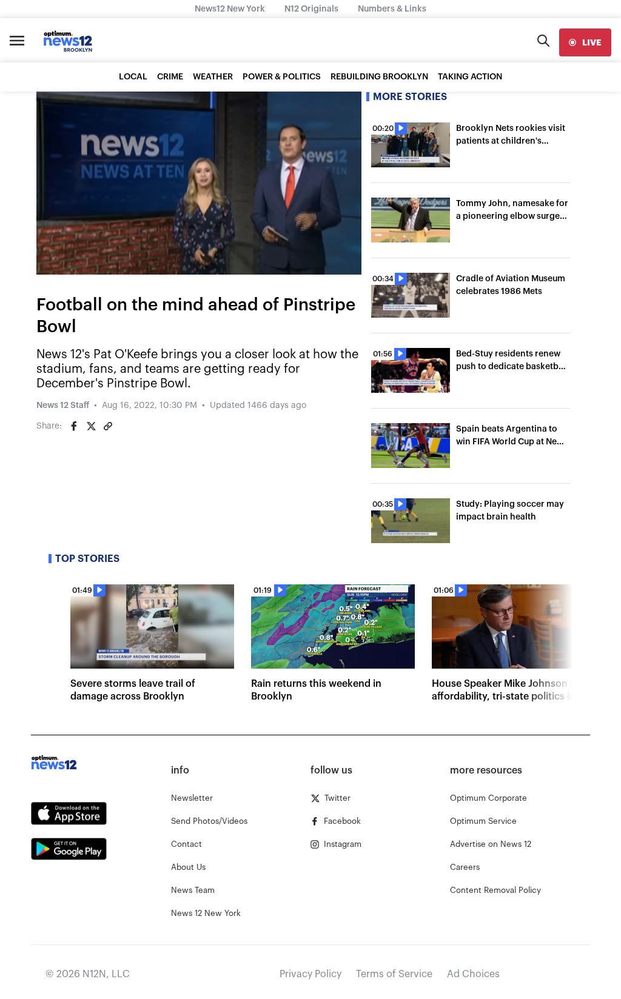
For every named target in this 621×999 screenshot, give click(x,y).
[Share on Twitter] (91, 426)
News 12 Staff (62, 405)
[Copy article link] (108, 426)
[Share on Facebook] (74, 426)
